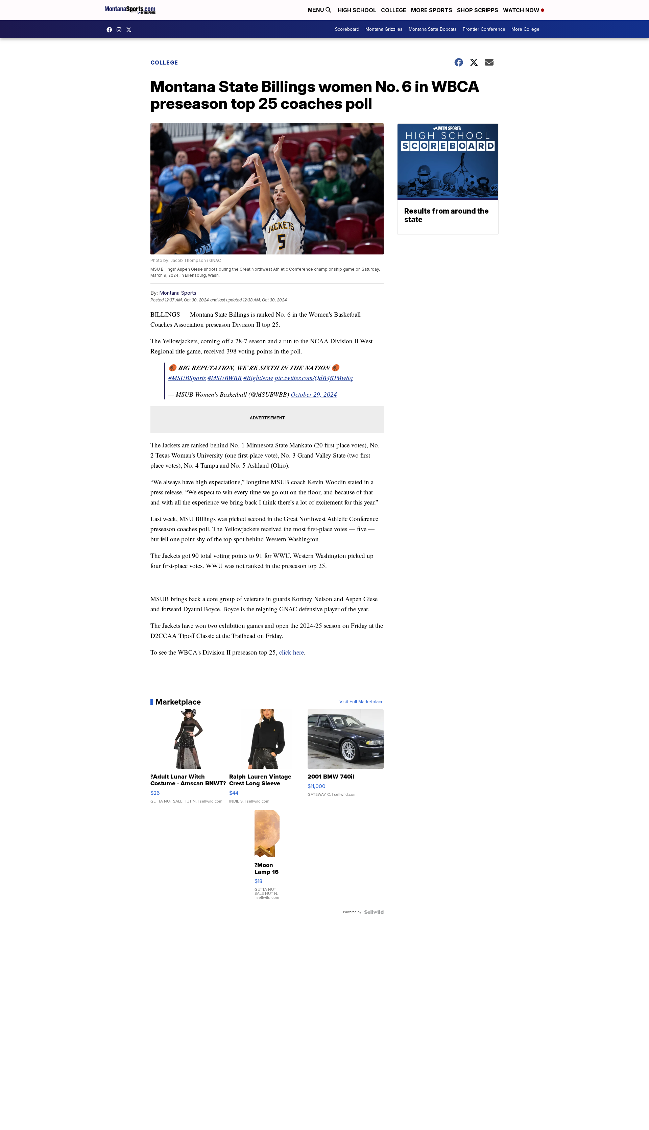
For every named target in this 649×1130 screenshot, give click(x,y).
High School (357, 10)
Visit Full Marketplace (361, 701)
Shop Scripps (477, 10)
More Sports (431, 10)
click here (291, 652)
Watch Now (522, 10)
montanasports (110, 29)
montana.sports (121, 29)
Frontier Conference (484, 29)
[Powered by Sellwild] (374, 912)
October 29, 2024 (314, 394)
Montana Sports (177, 293)
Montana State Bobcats (433, 29)
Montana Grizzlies (384, 29)
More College (525, 29)
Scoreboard (347, 29)
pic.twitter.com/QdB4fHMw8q (314, 377)
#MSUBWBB (225, 377)
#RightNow (258, 377)
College (393, 10)
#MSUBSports (187, 377)
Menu (317, 10)
